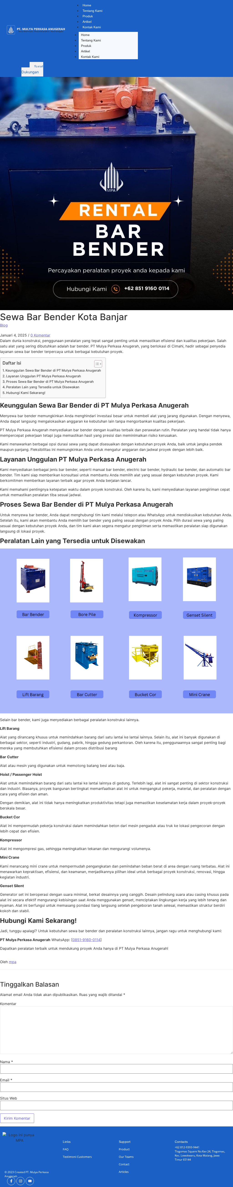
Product (124, 1149)
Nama (6, 1062)
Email (6, 1080)
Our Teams (126, 1157)
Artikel (87, 21)
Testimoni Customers (77, 1157)
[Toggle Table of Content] (96, 364)
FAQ (65, 1149)
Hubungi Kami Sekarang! (25, 393)
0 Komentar (40, 335)
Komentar (8, 1004)
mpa (12, 962)
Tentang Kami (92, 11)
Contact (124, 1164)
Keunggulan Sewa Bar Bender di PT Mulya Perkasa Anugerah (53, 370)
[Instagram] (20, 1181)
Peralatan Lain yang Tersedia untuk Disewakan (42, 387)
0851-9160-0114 (86, 939)
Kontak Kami (92, 27)
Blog (4, 325)
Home (87, 5)
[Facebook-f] (11, 1181)
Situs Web (8, 1098)
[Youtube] (30, 1181)
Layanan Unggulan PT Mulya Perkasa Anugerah (43, 376)
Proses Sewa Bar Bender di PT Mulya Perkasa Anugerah (50, 381)
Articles (124, 1172)
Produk (88, 16)
